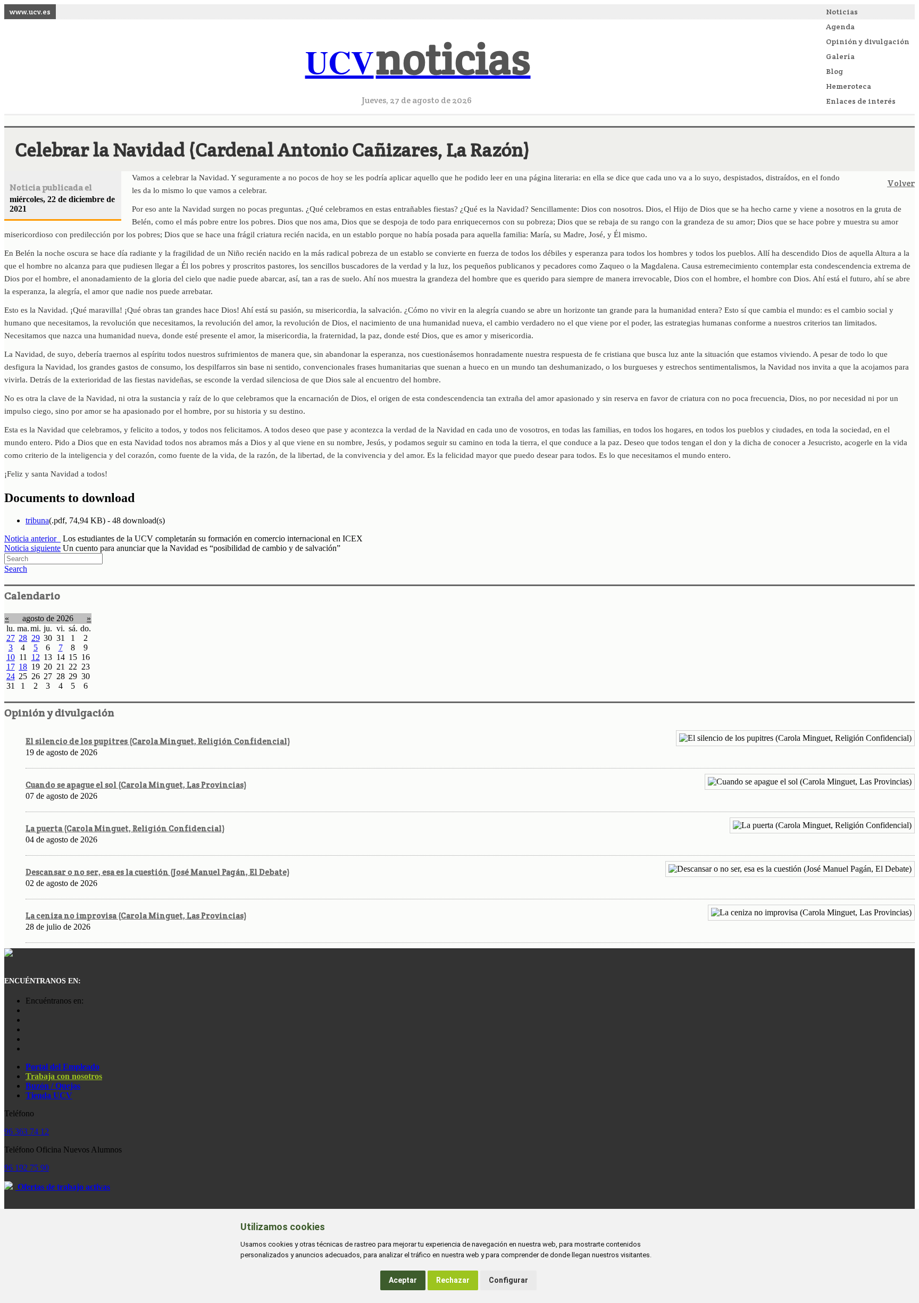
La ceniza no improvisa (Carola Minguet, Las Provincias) (136, 916)
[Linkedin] (28, 1048)
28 (23, 637)
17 (10, 666)
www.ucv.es (30, 11)
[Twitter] (28, 1039)
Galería (840, 56)
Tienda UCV (49, 1095)
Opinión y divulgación (867, 41)
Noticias (842, 11)
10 (10, 657)
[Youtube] (28, 1029)
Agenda (840, 26)
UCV (418, 61)
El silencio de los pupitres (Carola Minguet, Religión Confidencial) (158, 741)
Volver (901, 183)
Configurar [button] (508, 1280)
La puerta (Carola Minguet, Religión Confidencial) (125, 828)
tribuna (37, 520)
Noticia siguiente (32, 548)
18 (23, 666)
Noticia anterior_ (32, 538)
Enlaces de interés (861, 101)
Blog (834, 71)
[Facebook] (28, 1020)
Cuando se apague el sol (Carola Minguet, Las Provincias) (136, 785)
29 (35, 637)
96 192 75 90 (26, 1167)
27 (10, 637)
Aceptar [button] (403, 1280)
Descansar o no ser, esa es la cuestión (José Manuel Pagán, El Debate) (157, 872)
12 (35, 657)
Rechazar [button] (453, 1280)
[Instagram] (28, 1010)
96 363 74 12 (26, 1131)
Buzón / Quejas (53, 1085)
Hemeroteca (848, 86)
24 (10, 676)
